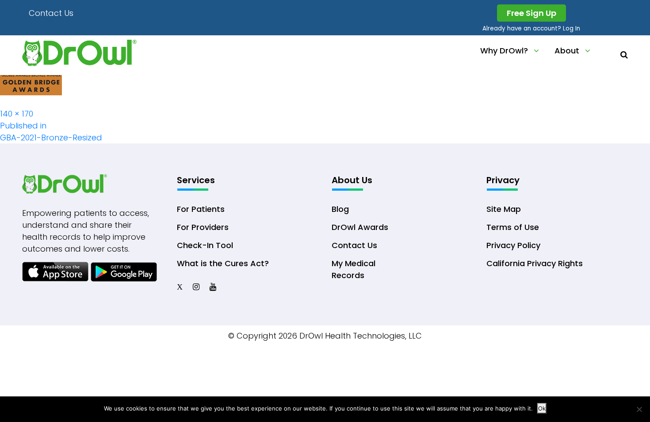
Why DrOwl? (504, 50)
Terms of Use (512, 227)
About (566, 50)
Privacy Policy (513, 245)
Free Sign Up (531, 13)
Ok (542, 408)
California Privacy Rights (534, 263)
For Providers (203, 227)
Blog (340, 209)
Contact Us (51, 13)
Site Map (503, 209)
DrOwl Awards (360, 227)
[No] (639, 409)
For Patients (201, 209)
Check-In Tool (205, 245)
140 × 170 (16, 113)
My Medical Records (353, 269)
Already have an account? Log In (531, 28)
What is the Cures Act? (223, 263)
